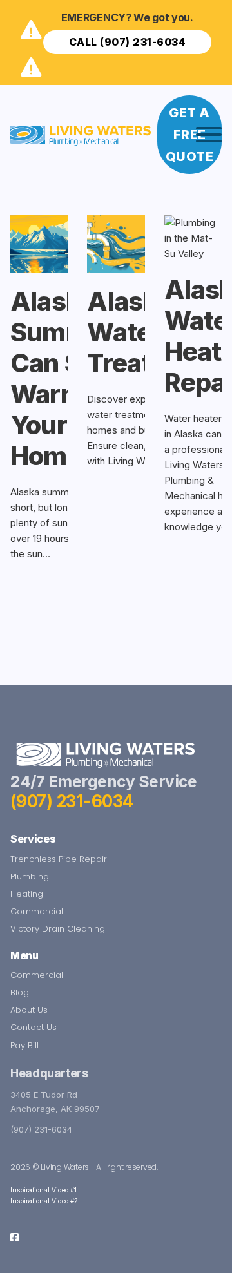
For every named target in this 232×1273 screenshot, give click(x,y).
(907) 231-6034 (71, 801)
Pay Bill (24, 1045)
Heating (26, 894)
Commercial (36, 911)
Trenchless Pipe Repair (58, 859)
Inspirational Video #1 (43, 1190)
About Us (29, 1010)
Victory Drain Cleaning (57, 929)
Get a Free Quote (190, 134)
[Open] (209, 134)
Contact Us (33, 1027)
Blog (19, 992)
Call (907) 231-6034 (127, 41)
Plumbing (29, 876)
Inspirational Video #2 (44, 1201)
